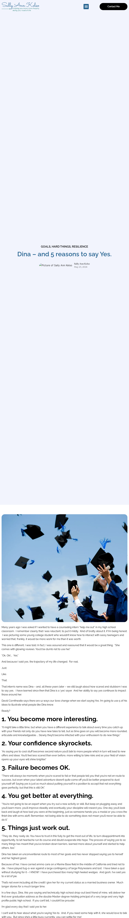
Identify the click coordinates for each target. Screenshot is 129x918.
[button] (86, 6)
